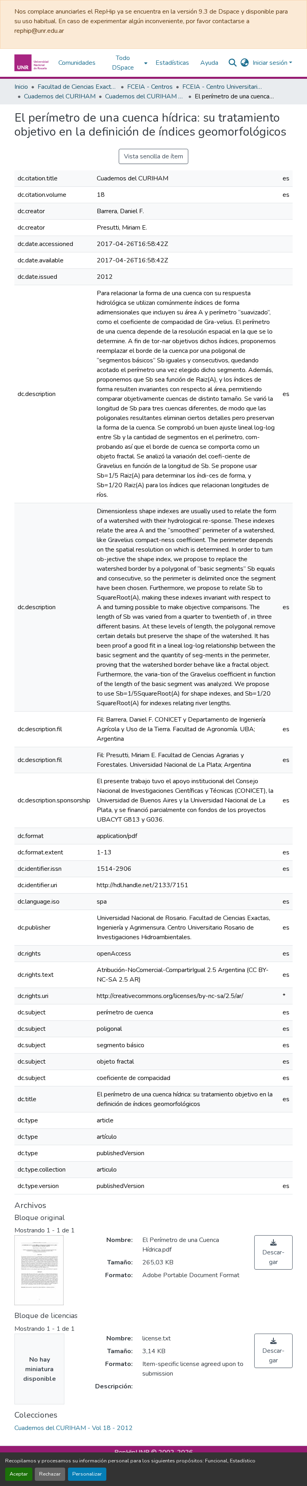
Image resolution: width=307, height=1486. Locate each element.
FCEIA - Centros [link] (150, 86)
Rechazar (50, 1474)
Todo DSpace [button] (123, 63)
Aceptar (19, 1474)
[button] (32, 63)
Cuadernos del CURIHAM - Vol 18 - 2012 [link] (145, 96)
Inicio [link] (21, 86)
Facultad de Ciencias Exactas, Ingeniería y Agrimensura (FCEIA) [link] (78, 86)
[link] (273, 1252)
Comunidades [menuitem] (77, 62)
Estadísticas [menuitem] (172, 62)
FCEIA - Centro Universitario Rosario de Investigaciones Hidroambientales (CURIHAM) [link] (222, 86)
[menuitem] (126, 63)
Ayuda (209, 62)
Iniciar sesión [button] (271, 62)
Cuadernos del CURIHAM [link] (60, 96)
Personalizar (87, 1474)
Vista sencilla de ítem (153, 156)
